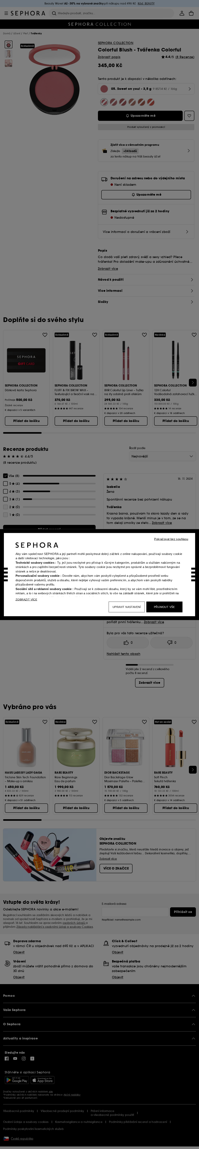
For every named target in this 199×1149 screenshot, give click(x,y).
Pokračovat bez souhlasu (171, 538)
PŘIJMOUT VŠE (164, 606)
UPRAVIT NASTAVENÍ (127, 606)
